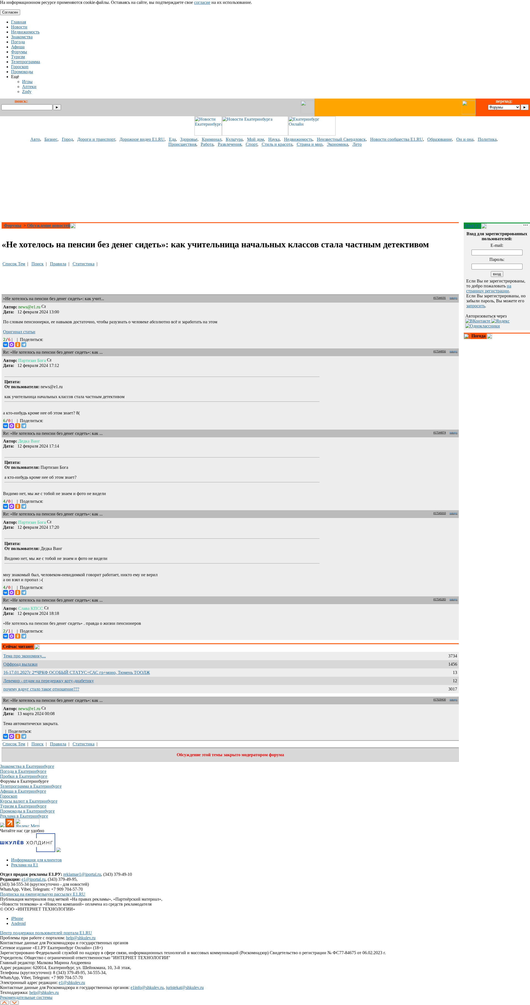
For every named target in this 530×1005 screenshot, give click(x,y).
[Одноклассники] (17, 344)
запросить (475, 305)
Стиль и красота (277, 144)
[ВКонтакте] (5, 344)
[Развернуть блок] (467, 336)
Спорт (251, 144)
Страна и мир (309, 144)
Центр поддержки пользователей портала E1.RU (46, 932)
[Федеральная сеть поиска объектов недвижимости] (58, 850)
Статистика (83, 263)
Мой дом (255, 139)
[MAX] (11, 344)
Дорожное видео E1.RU (142, 139)
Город (67, 139)
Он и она (464, 139)
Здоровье (188, 139)
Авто (35, 139)
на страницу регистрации (488, 288)
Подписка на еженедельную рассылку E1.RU (42, 894)
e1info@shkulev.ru (147, 987)
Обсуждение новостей (48, 225)
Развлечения (229, 144)
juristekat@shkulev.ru (185, 987)
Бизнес (50, 139)
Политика (487, 139)
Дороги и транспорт (96, 139)
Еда (172, 139)
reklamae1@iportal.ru (82, 874)
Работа (207, 144)
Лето (357, 144)
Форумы (12, 225)
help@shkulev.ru (81, 937)
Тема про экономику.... (24, 656)
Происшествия (182, 144)
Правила (58, 263)
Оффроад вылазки (20, 664)
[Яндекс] (500, 321)
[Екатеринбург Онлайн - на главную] (312, 134)
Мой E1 (472, 225)
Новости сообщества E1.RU (396, 139)
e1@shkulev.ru (72, 982)
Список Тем (13, 263)
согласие (202, 2)
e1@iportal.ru (34, 879)
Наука (274, 139)
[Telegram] (23, 344)
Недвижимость (298, 139)
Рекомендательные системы (26, 997)
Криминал (211, 139)
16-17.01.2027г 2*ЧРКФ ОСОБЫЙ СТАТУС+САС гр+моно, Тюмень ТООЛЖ (76, 672)
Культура (234, 139)
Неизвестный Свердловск (341, 139)
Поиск (37, 263)
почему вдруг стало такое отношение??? (41, 689)
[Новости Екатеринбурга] (208, 134)
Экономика (337, 144)
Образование (439, 139)
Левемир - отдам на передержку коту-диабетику (48, 680)
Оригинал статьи (19, 331)
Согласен (10, 12)
